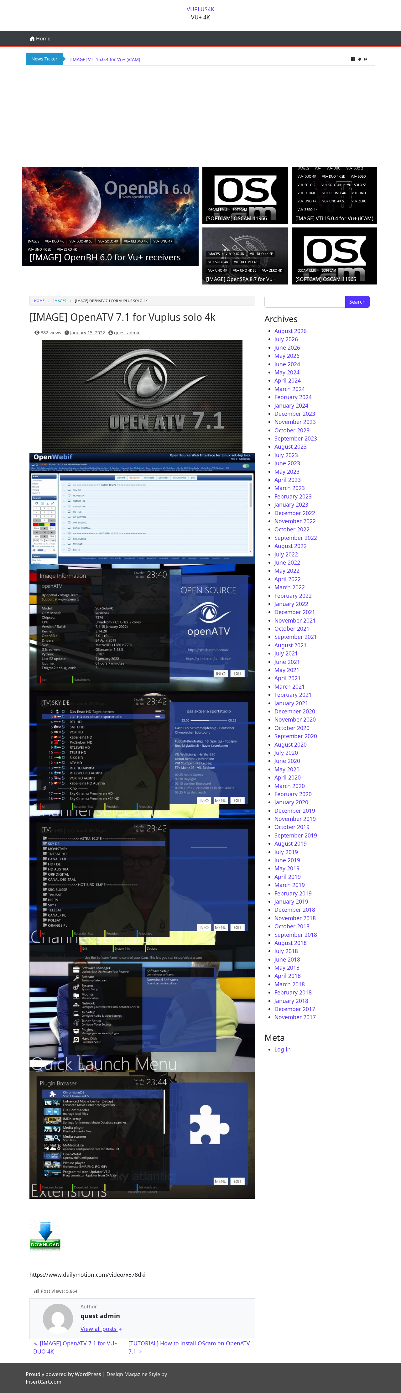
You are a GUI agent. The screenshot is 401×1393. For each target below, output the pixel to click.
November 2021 (295, 620)
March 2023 (289, 488)
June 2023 (287, 463)
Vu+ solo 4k (108, 241)
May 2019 (286, 868)
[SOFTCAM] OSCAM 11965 (325, 279)
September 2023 (295, 438)
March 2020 (289, 786)
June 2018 (287, 959)
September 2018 (295, 934)
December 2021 (294, 612)
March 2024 (289, 389)
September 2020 (295, 736)
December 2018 (294, 909)
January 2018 (291, 1000)
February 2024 (293, 397)
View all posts (99, 1329)
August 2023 (290, 446)
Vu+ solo (358, 176)
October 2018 (292, 926)
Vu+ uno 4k (163, 241)
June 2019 (287, 860)
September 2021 (295, 636)
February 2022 (293, 595)
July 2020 (286, 752)
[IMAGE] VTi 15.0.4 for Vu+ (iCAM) (334, 218)
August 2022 (290, 546)
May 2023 (286, 471)
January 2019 (291, 901)
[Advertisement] (200, 115)
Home (42, 38)
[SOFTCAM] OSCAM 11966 (236, 218)
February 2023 (293, 496)
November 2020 (295, 719)
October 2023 (292, 430)
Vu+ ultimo (307, 193)
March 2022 (289, 587)
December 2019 (294, 810)
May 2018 (286, 967)
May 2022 (286, 570)
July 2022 (286, 554)
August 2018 (290, 943)
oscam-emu (217, 209)
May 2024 (286, 372)
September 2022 (295, 537)
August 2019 (290, 843)
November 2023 (295, 421)
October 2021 (292, 628)
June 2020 (287, 760)
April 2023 (287, 479)
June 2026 (287, 347)
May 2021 (286, 670)
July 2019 (286, 852)
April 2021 (287, 678)
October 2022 (292, 529)
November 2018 (295, 918)
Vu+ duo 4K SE (81, 241)
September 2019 (295, 835)
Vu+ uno (359, 193)
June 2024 (287, 364)
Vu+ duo (334, 168)
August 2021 (290, 645)
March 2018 (289, 984)
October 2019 (292, 827)
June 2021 (287, 661)
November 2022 (295, 521)
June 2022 (287, 562)
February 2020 (293, 794)
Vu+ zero (359, 201)
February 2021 (293, 694)
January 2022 (291, 604)
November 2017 (295, 1017)
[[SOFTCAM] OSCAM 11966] (245, 197)
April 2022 (287, 579)
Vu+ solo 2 (306, 185)
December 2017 (294, 1009)
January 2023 (291, 504)
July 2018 (286, 951)
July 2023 (286, 455)
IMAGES (33, 241)
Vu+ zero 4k (67, 249)
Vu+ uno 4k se (39, 249)
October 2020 (292, 728)
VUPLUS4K (200, 9)
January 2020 (291, 802)
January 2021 (291, 703)
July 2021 (286, 653)
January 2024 (291, 405)
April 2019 (287, 876)
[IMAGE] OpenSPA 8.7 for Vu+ (101, 59)
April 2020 (287, 777)
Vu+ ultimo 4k (136, 241)
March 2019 (289, 885)
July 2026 (286, 339)
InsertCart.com (43, 1381)
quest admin (127, 333)
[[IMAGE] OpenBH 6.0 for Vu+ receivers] (110, 216)
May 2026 (286, 355)
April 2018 (287, 975)
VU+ (318, 168)
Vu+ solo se (357, 185)
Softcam (240, 209)
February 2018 (293, 992)
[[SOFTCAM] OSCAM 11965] (334, 258)
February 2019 (293, 893)
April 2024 (287, 380)
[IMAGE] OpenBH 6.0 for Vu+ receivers (105, 257)
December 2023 (294, 413)
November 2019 (295, 818)
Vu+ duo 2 (354, 168)
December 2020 (294, 711)
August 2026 (290, 331)
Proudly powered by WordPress (63, 1374)
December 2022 (294, 513)
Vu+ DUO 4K (54, 241)
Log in (282, 1049)
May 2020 (286, 769)
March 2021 (289, 686)
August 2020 (290, 744)
